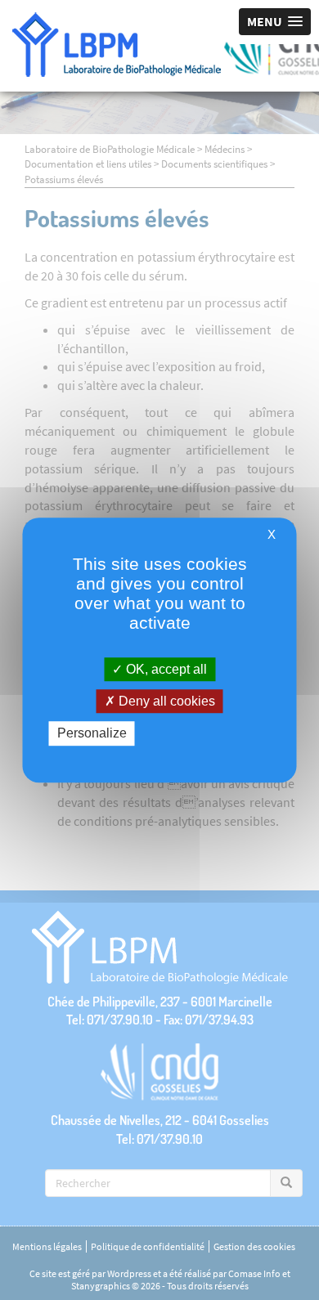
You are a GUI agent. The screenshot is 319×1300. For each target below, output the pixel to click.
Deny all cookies (165, 701)
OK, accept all (165, 669)
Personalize (92, 734)
